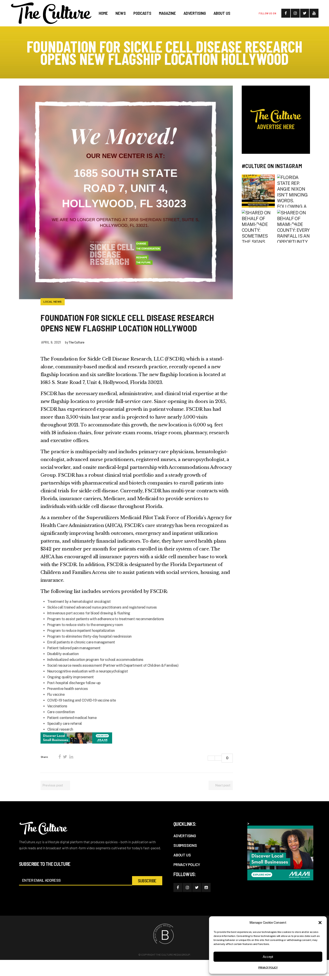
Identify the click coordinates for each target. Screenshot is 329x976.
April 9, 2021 (51, 342)
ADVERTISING (184, 835)
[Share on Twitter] (65, 756)
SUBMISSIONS (185, 845)
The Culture (76, 342)
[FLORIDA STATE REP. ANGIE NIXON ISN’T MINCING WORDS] (293, 191)
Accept (268, 957)
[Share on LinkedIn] (71, 756)
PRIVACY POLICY (268, 967)
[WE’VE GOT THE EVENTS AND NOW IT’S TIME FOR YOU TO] (258, 191)
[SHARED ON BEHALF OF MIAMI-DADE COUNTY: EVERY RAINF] (293, 226)
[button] (320, 922)
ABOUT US (182, 855)
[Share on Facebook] (59, 756)
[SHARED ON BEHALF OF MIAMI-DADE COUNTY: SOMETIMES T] (258, 226)
